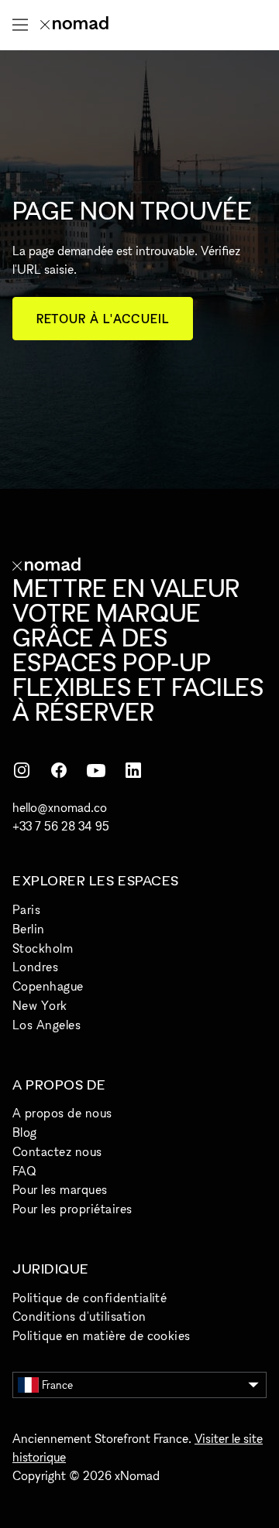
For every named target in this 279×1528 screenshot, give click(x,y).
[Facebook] (59, 770)
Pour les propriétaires (72, 1208)
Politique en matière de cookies (101, 1335)
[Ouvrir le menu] (20, 25)
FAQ (24, 1170)
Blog (24, 1132)
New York (39, 1005)
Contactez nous (57, 1151)
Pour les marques (60, 1189)
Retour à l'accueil (102, 318)
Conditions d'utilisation (79, 1316)
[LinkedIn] (133, 770)
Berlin (28, 928)
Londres (35, 966)
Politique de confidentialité (89, 1297)
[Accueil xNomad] (74, 24)
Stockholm (42, 948)
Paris (26, 909)
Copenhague (48, 986)
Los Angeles (46, 1024)
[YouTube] (96, 770)
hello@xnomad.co (59, 807)
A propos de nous (62, 1112)
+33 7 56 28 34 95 (60, 826)
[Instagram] (21, 770)
